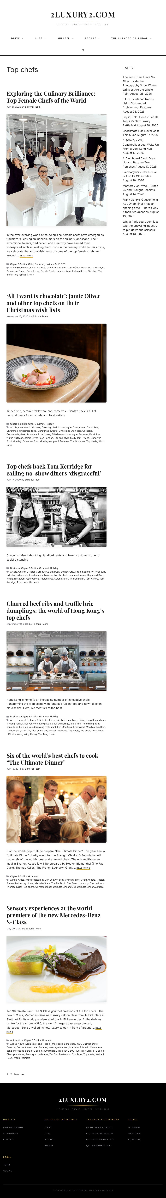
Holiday (50, 264)
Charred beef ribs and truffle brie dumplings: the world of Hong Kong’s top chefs (55, 610)
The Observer (77, 441)
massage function (58, 1047)
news (83, 575)
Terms (7, 1165)
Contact (8, 1139)
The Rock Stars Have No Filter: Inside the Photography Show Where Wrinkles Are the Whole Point (140, 85)
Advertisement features (23, 720)
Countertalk (12, 434)
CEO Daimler (84, 1043)
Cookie (7, 1171)
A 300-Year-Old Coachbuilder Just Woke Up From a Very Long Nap (141, 144)
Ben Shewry (51, 879)
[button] (23, 38)
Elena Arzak (32, 271)
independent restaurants (30, 575)
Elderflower (44, 434)
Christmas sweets (48, 430)
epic (77, 879)
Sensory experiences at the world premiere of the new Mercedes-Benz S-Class (53, 915)
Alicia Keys (31, 1043)
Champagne (64, 427)
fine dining (76, 723)
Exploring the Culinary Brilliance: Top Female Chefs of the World (50, 96)
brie (58, 720)
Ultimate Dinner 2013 (64, 886)
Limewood (79, 727)
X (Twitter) (134, 1139)
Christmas (12, 430)
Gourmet (39, 264)
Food (92, 434)
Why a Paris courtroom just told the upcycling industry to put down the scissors (140, 226)
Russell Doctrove (58, 730)
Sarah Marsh (61, 578)
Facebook (134, 1127)
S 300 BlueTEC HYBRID (53, 1050)
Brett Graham (66, 879)
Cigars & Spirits (18, 264)
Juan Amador (40, 1047)
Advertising (10, 1133)
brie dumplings (69, 720)
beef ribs (50, 720)
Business (15, 568)
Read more (26, 256)
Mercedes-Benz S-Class (26, 1050)
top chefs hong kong (92, 730)
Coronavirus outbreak (48, 571)
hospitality (88, 571)
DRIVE (15, 38)
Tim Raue (77, 1054)
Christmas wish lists (70, 430)
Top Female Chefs (24, 274)
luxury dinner (26, 883)
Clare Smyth (97, 267)
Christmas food (27, 430)
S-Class (97, 1050)
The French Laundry (78, 883)
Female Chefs (48, 271)
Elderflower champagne (64, 434)
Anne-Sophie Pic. (19, 267)
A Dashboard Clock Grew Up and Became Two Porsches (139, 162)
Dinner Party (67, 571)
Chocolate (92, 427)
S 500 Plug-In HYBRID (80, 1050)
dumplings (63, 723)
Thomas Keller (14, 886)
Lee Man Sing (64, 727)
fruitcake (18, 437)
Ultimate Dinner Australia (90, 886)
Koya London (46, 437)
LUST (38, 38)
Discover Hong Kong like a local (39, 723)
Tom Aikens (91, 578)
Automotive (16, 1040)
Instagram (134, 1133)
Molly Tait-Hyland (79, 437)
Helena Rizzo (79, 271)
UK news (34, 582)
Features (83, 434)
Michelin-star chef (69, 575)
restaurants (47, 578)
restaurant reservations (26, 578)
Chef (75, 427)
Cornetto (87, 430)
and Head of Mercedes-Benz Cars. (57, 1043)
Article (13, 427)
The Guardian (77, 578)
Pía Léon (92, 271)
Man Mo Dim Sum (95, 727)
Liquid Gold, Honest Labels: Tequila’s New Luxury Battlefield (141, 121)
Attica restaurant (35, 879)
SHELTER (63, 38)
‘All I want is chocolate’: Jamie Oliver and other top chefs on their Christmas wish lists (53, 303)
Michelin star (13, 730)
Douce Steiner (24, 1047)
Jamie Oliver (31, 437)
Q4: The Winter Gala (98, 1145)
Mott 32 (25, 730)
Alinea (13, 879)
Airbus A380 (17, 1043)
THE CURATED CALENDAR (129, 38)
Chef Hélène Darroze (78, 267)
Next (19, 1074)
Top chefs (91, 441)
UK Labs (11, 734)
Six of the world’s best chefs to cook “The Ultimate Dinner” (52, 758)
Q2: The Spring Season (99, 1133)
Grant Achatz (88, 879)
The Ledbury (97, 883)
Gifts (30, 264)
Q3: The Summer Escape (100, 1139)
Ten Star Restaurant (60, 1054)
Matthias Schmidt (79, 1047)
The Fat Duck (58, 883)
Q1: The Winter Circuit (99, 1127)
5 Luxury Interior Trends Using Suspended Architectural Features (138, 103)
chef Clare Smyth (56, 267)
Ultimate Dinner (43, 886)
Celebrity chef (49, 427)
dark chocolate (28, 434)
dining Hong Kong (88, 720)
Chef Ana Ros (37, 267)
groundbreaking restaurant (41, 727)
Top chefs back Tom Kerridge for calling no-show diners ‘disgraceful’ (53, 469)
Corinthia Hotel (26, 571)
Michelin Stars (42, 883)
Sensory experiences (36, 1054)
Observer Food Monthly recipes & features (46, 441)
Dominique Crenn (15, 271)
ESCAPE (90, 38)
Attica (21, 879)
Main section (51, 575)
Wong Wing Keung (27, 734)
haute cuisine (64, 271)
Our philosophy (13, 1127)
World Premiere (22, 1057)
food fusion (19, 727)
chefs (82, 427)
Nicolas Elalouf (39, 730)
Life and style (61, 437)
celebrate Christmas (29, 427)
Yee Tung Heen (46, 734)
